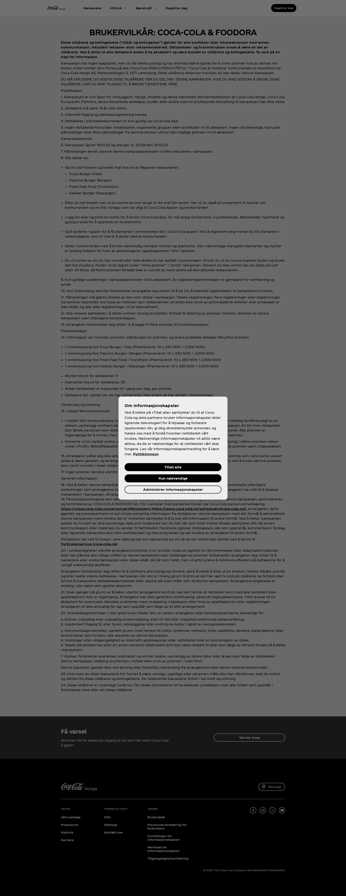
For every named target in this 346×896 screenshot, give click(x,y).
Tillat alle (173, 467)
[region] (173, 448)
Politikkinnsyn (146, 454)
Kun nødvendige (173, 478)
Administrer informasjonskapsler (173, 489)
